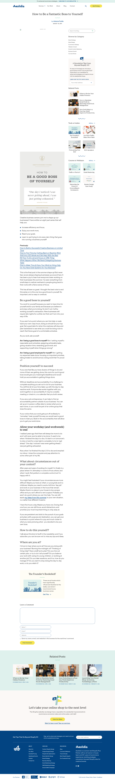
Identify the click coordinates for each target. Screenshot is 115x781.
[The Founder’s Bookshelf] (74, 133)
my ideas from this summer (35, 498)
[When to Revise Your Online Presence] (73, 97)
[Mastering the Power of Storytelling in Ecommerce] (74, 182)
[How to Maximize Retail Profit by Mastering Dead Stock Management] (73, 105)
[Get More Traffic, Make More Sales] (89, 133)
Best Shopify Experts (65, 756)
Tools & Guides (64, 753)
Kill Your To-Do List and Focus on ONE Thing (37, 258)
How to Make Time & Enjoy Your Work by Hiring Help (40, 265)
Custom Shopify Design (48, 749)
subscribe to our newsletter (67, 1)
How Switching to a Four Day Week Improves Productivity (87, 111)
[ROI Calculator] (89, 148)
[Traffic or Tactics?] (74, 170)
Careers (31, 758)
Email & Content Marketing (75, 49)
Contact (72, 6)
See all (91, 123)
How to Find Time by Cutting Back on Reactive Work (40, 253)
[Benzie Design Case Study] (89, 182)
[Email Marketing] (89, 170)
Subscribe (99, 737)
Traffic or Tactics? (74, 172)
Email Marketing (89, 172)
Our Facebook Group (65, 758)
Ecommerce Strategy (73, 44)
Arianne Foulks (59, 21)
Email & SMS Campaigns (48, 767)
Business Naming (46, 760)
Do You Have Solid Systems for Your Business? (38, 268)
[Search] (92, 31)
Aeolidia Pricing (33, 753)
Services (41, 6)
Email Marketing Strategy (48, 763)
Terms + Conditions (97, 777)
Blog (65, 6)
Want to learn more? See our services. (57, 723)
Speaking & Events (33, 756)
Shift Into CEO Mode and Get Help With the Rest (39, 255)
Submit (91, 82)
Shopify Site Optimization (48, 753)
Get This (46, 594)
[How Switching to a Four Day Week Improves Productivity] (73, 114)
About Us (31, 749)
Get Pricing (96, 6)
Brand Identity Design (47, 756)
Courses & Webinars (65, 751)
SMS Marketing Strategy (48, 765)
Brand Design (71, 42)
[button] (86, 6)
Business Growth (72, 51)
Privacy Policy (89, 777)
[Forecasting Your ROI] (74, 148)
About (58, 6)
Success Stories (72, 53)
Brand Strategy (72, 40)
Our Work (50, 6)
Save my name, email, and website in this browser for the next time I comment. (48, 638)
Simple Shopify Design (48, 751)
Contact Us (31, 760)
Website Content (72, 46)
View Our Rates (57, 719)
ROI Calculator (89, 150)
